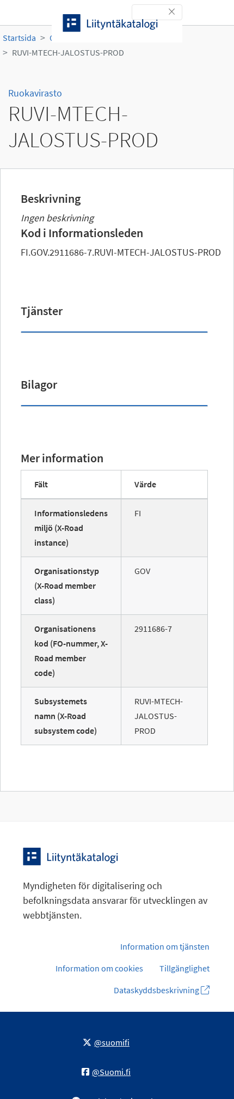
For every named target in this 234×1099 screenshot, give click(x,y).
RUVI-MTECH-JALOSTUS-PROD (68, 52)
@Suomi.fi (111, 1071)
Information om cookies (99, 968)
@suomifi (112, 1042)
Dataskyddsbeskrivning (157, 990)
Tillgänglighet (184, 968)
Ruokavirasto (35, 93)
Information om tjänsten (165, 946)
